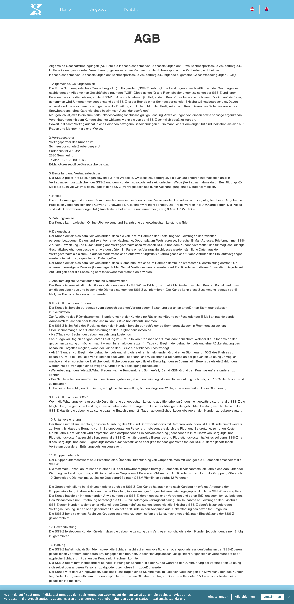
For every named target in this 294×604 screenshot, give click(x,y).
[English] (266, 9)
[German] (252, 9)
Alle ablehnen (245, 596)
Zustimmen (272, 596)
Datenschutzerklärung (169, 598)
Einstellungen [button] (218, 596)
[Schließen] (289, 597)
